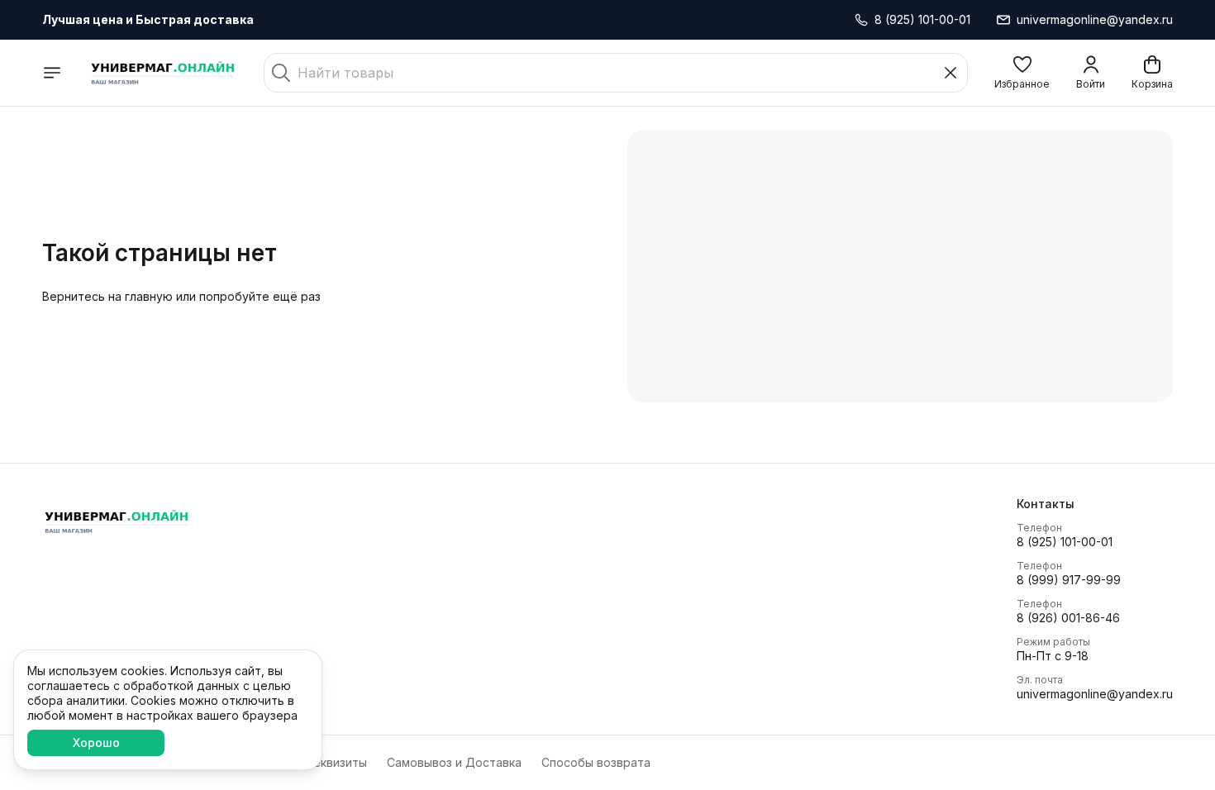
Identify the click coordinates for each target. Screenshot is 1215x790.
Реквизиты (336, 762)
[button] (1022, 73)
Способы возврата (595, 762)
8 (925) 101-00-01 (1065, 542)
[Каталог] (52, 73)
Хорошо (96, 742)
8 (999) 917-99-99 (1069, 580)
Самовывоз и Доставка (454, 762)
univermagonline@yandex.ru (1095, 694)
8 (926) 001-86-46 (1068, 618)
